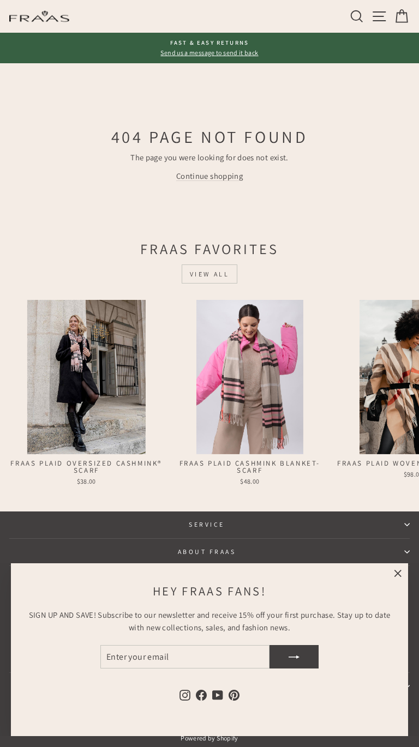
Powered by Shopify (209, 738)
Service (207, 524)
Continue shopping (209, 176)
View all (210, 274)
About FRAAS (207, 551)
